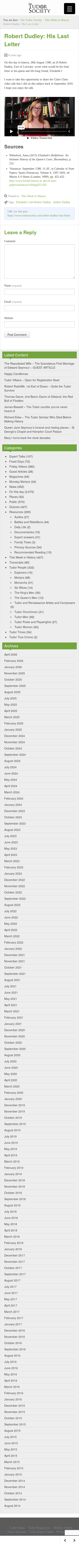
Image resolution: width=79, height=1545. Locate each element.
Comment (9, 241)
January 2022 (13, 949)
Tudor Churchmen (26, 612)
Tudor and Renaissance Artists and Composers (44, 603)
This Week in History (57, 20)
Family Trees (22, 542)
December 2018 (14, 1180)
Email (13, 301)
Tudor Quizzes (16, 1532)
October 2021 (13, 967)
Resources (16, 512)
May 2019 (10, 1149)
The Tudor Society (31, 20)
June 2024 (11, 773)
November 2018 (14, 1186)
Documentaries (24, 532)
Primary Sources (25, 547)
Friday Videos (18, 466)
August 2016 (12, 1355)
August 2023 (12, 830)
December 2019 (14, 1105)
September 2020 (15, 1049)
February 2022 (13, 942)
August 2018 (12, 1205)
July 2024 (10, 767)
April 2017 (10, 1305)
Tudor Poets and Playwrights (32, 622)
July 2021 (10, 986)
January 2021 (13, 1024)
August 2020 (12, 1055)
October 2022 (13, 892)
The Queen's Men (25, 598)
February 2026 (13, 661)
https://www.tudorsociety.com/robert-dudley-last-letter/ (38, 215)
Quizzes (14, 507)
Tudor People (18, 567)
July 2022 (10, 911)
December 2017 (14, 1255)
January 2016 (13, 1399)
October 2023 (13, 817)
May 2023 (10, 848)
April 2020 (10, 1080)
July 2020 (10, 1061)
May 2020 (10, 1074)
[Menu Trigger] (69, 8)
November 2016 (14, 1337)
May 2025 (10, 704)
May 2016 (10, 1374)
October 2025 (13, 679)
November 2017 (14, 1262)
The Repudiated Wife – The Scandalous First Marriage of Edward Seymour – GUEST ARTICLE (39, 365)
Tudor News (17, 1528)
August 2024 (12, 761)
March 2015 (12, 1462)
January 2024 (13, 805)
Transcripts (16, 562)
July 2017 (10, 1287)
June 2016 (11, 1368)
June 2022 (11, 917)
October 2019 (13, 1118)
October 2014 (13, 1493)
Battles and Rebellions (28, 522)
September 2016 (15, 1349)
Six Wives (20, 588)
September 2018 (15, 1199)
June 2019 (11, 1143)
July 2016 (10, 1362)
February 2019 (13, 1168)
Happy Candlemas (16, 374)
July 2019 (10, 1136)
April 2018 (10, 1230)
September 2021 (15, 974)
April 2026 (10, 654)
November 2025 (14, 673)
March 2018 (12, 1236)
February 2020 (13, 1093)
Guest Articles (18, 471)
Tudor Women (23, 627)
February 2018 (13, 1243)
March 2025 (12, 717)
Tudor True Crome (21, 637)
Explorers (20, 572)
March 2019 (12, 1161)
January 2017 (13, 1324)
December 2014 (14, 1481)
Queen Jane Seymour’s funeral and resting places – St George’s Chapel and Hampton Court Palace (39, 429)
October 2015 (13, 1418)
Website (8, 318)
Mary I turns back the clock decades (27, 438)
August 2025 (12, 692)
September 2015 (15, 1424)
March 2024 (12, 792)
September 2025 (15, 686)
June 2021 (11, 992)
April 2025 (10, 711)
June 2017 (11, 1293)
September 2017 (15, 1274)
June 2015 (11, 1443)
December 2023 (14, 811)
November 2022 (14, 886)
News (12, 487)
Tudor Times (17, 632)
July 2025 (10, 698)
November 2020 (14, 1036)
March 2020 (12, 1086)
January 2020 (13, 1099)
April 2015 (10, 1456)
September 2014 (15, 1499)
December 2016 (14, 1330)
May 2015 (10, 1449)
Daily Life (20, 527)
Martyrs (19, 577)
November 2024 (14, 742)
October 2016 (13, 1343)
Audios (18, 517)
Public (13, 502)
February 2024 (13, 798)
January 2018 (13, 1249)
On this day (16, 492)
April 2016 (10, 1380)
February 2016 (13, 1393)
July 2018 (10, 1211)
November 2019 (14, 1111)
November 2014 (14, 1487)
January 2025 (13, 729)
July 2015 (10, 1437)
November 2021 (14, 961)
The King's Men (24, 593)
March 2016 (12, 1387)
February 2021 (13, 1017)
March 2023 (12, 861)
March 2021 (12, 1011)
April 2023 (10, 855)
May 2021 (10, 999)
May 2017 (10, 1299)
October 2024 (13, 748)
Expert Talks (17, 456)
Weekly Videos (62, 1528)
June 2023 (11, 842)
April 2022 (10, 930)
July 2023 (10, 836)
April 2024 (10, 786)
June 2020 (11, 1067)
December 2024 (14, 736)
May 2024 (10, 780)
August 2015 (12, 1430)
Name (12, 285)
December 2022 (14, 880)
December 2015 (14, 1405)
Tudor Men (21, 617)
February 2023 (13, 867)
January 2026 (13, 667)
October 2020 (13, 1042)
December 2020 (14, 1030)
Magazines (16, 476)
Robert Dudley (61, 202)
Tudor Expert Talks (41, 1532)
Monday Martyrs (19, 482)
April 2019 (10, 1155)
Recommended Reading (30, 552)
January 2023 (13, 873)
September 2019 (15, 1124)
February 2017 (13, 1318)
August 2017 (12, 1280)
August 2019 (12, 1130)
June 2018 (11, 1218)
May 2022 (10, 924)
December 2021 (14, 955)
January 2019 (13, 1174)
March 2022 (12, 936)
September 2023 (15, 823)
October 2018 (13, 1193)
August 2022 (12, 905)
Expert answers (24, 537)
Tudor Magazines (39, 1528)
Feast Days (16, 461)
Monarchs (20, 582)
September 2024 (15, 755)
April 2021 (10, 1005)
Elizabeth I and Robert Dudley (33, 202)
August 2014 (12, 1506)
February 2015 (13, 1468)
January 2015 (13, 1474)
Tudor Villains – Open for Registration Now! (32, 380)
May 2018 (10, 1224)
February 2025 (13, 723)
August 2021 (12, 980)
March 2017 (12, 1312)
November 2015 (14, 1412)
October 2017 (13, 1268)
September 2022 (15, 898)
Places (13, 497)
